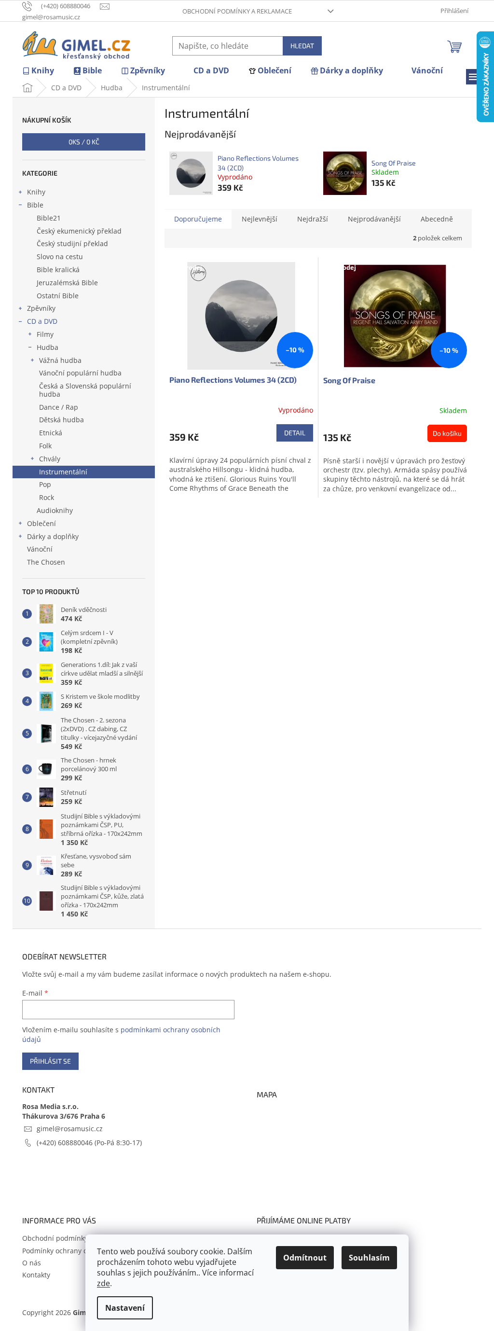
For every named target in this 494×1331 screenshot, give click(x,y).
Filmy (45, 334)
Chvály (49, 458)
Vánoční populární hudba (80, 372)
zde (103, 1283)
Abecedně (437, 218)
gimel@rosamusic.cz (70, 1128)
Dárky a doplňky (53, 536)
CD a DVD (42, 321)
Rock (46, 497)
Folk (45, 445)
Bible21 (49, 217)
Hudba (47, 347)
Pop (45, 484)
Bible (35, 204)
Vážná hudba (60, 360)
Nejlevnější (259, 218)
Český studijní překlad (72, 243)
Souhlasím (369, 1257)
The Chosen (46, 562)
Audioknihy (55, 510)
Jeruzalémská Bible (67, 282)
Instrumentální (63, 471)
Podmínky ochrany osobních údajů (78, 1250)
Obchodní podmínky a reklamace (237, 11)
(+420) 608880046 (66, 1142)
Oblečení (41, 523)
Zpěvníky (41, 308)
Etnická (50, 432)
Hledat (302, 46)
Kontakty (36, 1274)
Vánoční (40, 549)
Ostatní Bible (58, 295)
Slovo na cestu (60, 256)
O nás (31, 1262)
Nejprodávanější (374, 218)
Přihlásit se (50, 1061)
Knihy (36, 191)
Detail (294, 433)
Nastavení (125, 1308)
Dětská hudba (61, 419)
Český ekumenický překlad (79, 231)
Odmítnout (305, 1257)
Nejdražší (312, 218)
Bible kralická (58, 269)
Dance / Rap (58, 407)
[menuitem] (38, 71)
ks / (84, 142)
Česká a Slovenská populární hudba (85, 390)
